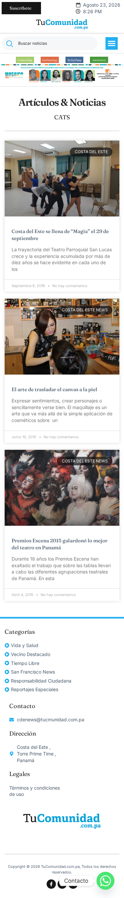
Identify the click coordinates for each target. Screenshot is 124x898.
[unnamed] (62, 82)
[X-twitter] (73, 884)
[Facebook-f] (51, 884)
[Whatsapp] (105, 881)
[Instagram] (62, 884)
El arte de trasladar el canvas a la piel (54, 389)
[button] (111, 43)
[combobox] (50, 43)
